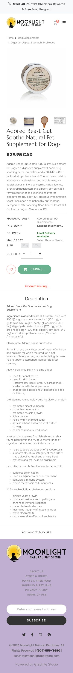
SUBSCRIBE (36, 620)
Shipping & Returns (36, 585)
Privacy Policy (36, 590)
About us (37, 571)
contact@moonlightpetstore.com (36, 656)
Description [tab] (36, 298)
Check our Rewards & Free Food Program (39, 6)
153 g (36, 245)
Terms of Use (37, 594)
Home (10, 37)
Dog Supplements (28, 37)
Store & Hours (36, 576)
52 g (25, 245)
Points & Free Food (36, 580)
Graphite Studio (46, 664)
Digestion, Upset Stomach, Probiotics (33, 42)
